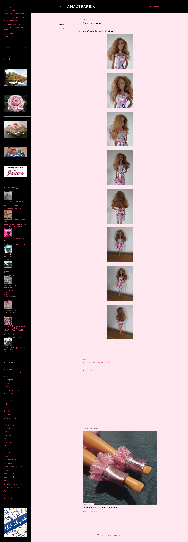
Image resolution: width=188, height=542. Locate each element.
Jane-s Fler (8, 408)
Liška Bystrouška (10, 285)
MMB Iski (8, 442)
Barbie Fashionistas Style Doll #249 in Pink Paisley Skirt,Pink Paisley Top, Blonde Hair (15, 329)
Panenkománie (10, 460)
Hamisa (7, 397)
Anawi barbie (81, 6)
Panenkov (8, 463)
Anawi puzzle (9, 275)
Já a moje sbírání (10, 7)
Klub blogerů (9, 425)
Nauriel (7, 453)
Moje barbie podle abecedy (14, 14)
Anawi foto (8, 260)
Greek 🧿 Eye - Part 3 (12, 254)
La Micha (7, 428)
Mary (6, 439)
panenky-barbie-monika (13, 316)
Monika (7, 449)
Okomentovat (92, 511)
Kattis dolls (8, 421)
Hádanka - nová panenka (100, 507)
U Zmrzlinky (8, 300)
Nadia (61, 28)
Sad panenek (9, 474)
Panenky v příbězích (12, 24)
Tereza (6, 491)
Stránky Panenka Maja (12, 488)
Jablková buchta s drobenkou (15, 219)
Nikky (6, 456)
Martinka (7, 435)
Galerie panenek (10, 21)
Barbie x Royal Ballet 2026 (14, 239)
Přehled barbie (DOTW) (13, 467)
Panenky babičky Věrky (13, 337)
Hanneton (8, 401)
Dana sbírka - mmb (11, 390)
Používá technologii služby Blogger (111, 535)
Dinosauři (8, 270)
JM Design (8, 415)
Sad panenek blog (11, 477)
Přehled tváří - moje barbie (14, 17)
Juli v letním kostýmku (12, 310)
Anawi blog (8, 191)
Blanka (6, 387)
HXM (6, 404)
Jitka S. (7, 411)
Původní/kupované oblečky (69, 31)
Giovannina (8, 394)
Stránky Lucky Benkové (13, 484)
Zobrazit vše (9, 352)
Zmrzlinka (8, 498)
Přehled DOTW (10, 37)
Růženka (7, 470)
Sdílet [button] (61, 19)
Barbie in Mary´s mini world (14, 244)
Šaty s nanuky (9, 295)
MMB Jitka (8, 446)
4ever (6, 366)
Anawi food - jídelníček (12, 209)
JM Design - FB (10, 418)
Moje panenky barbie (12, 10)
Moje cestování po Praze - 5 (14, 348)
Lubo (6, 432)
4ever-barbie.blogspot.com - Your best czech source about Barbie (15, 226)
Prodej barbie (9, 33)
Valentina (7, 495)
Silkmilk (7, 481)
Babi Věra (7, 383)
